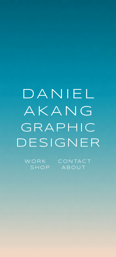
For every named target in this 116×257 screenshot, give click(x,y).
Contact (75, 161)
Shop (40, 167)
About (74, 167)
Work (35, 161)
